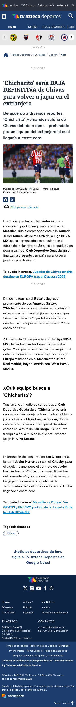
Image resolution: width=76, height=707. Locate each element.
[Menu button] (4, 16)
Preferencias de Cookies (43, 645)
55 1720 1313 (45, 630)
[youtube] (38, 589)
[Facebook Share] (5, 199)
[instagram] (31, 589)
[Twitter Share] (12, 199)
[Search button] (70, 16)
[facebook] (45, 589)
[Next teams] (71, 37)
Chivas (11, 533)
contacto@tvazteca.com (51, 627)
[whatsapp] (51, 589)
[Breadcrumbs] (7, 54)
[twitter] (25, 589)
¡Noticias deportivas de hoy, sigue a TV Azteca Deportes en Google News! (38, 557)
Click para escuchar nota (24, 207)
